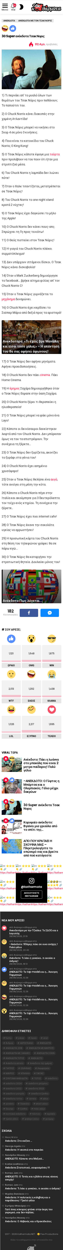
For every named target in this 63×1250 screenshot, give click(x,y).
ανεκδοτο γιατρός (15, 1093)
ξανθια (23, 1108)
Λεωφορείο (43, 1068)
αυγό (54, 479)
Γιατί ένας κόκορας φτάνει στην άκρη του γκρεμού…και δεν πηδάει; (28, 1211)
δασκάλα (24, 1103)
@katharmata (31, 887)
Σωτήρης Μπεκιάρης (15, 1205)
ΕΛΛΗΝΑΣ (26, 1068)
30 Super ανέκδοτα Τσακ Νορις (42, 807)
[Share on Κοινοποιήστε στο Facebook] (29, 613)
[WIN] (11, 758)
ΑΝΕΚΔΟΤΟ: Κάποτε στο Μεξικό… (24, 1158)
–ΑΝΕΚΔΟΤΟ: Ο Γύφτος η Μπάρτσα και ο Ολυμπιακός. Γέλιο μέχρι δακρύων (41, 786)
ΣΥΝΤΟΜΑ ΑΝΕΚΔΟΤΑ (17, 1078)
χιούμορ (49, 1118)
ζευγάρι (10, 1108)
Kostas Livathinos (14, 1164)
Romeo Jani (11, 1173)
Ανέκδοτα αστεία (14, 1063)
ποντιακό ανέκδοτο (16, 1113)
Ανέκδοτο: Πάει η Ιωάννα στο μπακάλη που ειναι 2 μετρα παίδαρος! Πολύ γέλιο (41, 765)
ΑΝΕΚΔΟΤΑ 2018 (14, 1048)
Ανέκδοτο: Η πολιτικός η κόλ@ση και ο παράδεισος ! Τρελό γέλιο (27, 1199)
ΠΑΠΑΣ (40, 1073)
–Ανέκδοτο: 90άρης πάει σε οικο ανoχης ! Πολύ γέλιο (33, 945)
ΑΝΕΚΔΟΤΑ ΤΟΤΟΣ (15, 1058)
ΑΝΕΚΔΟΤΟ (36, 1058)
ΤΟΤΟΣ (37, 1078)
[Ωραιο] (12, 28)
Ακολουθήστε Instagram (31, 894)
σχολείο (51, 1113)
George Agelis (13, 1146)
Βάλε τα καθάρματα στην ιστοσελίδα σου (31, 1240)
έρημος (15, 388)
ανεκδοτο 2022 (14, 1088)
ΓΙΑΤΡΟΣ (10, 1068)
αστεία (32, 1098)
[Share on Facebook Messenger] (49, 613)
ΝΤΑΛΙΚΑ (25, 1073)
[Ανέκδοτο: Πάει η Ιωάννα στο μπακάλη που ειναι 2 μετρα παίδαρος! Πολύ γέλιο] (12, 765)
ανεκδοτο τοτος (14, 1098)
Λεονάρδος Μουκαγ (15, 1155)
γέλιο (45, 1098)
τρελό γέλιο (12, 1118)
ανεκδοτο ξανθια (39, 1093)
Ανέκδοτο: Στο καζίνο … (18, 1141)
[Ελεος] (5, 28)
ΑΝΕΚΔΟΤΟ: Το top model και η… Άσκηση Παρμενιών (33, 973)
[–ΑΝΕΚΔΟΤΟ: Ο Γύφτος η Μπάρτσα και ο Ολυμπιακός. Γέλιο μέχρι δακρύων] (12, 786)
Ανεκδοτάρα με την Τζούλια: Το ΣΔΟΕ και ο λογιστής (33, 932)
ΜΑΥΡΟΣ (10, 1073)
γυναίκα (10, 1103)
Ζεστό (5, 758)
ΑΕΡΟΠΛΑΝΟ (26, 1043)
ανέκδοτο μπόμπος (38, 1083)
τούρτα (55, 154)
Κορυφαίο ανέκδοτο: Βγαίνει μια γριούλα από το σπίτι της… (40, 826)
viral (45, 1038)
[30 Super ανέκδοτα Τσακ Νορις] (12, 808)
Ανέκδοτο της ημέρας (41, 1063)
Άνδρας (9, 1043)
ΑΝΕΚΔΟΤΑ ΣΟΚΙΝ (46, 1053)
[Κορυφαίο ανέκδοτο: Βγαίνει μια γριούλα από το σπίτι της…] (12, 827)
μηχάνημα (8, 299)
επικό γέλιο (42, 1103)
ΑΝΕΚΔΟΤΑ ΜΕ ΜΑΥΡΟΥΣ (41, 1048)
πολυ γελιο (39, 1108)
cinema (45, 375)
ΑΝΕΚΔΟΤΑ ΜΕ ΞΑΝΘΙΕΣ (18, 1053)
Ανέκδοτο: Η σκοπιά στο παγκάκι (24, 1149)
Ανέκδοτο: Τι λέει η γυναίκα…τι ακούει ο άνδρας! (32, 959)
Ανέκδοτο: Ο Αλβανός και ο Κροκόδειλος (28, 1221)
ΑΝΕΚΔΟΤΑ (45, 1043)
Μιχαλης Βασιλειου (14, 1193)
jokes (21, 1038)
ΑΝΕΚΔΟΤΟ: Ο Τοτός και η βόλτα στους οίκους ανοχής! (31, 1178)
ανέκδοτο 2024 (14, 1083)
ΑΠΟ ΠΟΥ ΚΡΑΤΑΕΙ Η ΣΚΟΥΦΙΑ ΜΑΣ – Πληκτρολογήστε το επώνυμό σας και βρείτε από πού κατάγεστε (41, 848)
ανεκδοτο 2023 (36, 1088)
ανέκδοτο (52, 1078)
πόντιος (36, 1113)
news (34, 1038)
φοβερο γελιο (32, 1118)
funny (9, 1038)
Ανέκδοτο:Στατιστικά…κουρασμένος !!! (27, 1167)
